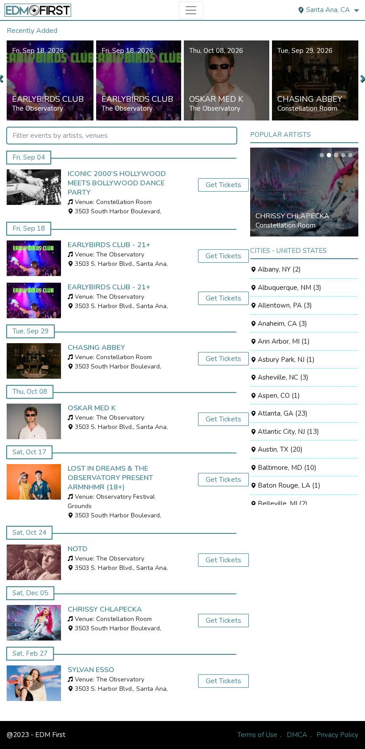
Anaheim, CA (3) (281, 323)
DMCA (297, 734)
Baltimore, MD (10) (286, 467)
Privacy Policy (337, 734)
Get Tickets (223, 185)
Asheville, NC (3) (282, 377)
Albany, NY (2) (278, 269)
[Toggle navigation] (190, 10)
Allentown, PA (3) (284, 305)
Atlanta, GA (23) (282, 413)
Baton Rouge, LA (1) (288, 485)
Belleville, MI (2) (282, 503)
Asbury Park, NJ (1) (285, 359)
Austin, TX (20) (279, 449)
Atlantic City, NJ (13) (287, 431)
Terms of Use (257, 734)
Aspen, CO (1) (278, 395)
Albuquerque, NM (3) (288, 287)
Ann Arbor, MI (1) (283, 341)
